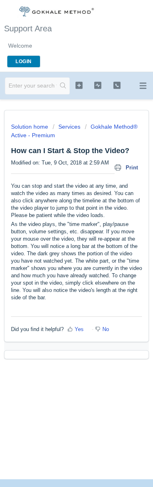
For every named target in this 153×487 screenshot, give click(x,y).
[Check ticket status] (97, 85)
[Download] (61, 239)
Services (69, 126)
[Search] (63, 86)
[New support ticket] (79, 85)
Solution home (30, 126)
